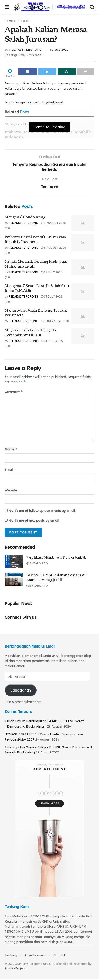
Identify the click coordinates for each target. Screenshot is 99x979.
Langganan (20, 690)
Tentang (11, 955)
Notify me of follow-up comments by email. (42, 511)
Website (11, 490)
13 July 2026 (52, 296)
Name (11, 449)
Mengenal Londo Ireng (25, 217)
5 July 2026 (52, 321)
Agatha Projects (16, 968)
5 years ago (38, 563)
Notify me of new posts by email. (34, 520)
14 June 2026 (53, 341)
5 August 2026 (54, 223)
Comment (14, 391)
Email (10, 469)
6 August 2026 (54, 247)
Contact (59, 955)
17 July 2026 (52, 272)
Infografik (23, 20)
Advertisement (35, 955)
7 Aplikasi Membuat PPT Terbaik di (56, 557)
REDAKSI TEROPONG (25, 49)
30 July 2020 (59, 49)
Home (9, 20)
